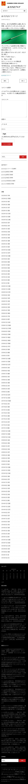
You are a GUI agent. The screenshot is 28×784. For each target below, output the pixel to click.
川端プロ (11, 776)
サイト (3, 129)
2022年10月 (4, 219)
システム (14, 767)
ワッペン (13, 772)
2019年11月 (4, 325)
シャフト (17, 767)
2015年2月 (4, 497)
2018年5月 (4, 379)
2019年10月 (4, 328)
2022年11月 (4, 216)
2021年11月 (4, 253)
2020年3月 (4, 313)
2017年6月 (4, 413)
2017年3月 (4, 422)
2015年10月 (4, 473)
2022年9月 (4, 222)
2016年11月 (4, 434)
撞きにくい (24, 777)
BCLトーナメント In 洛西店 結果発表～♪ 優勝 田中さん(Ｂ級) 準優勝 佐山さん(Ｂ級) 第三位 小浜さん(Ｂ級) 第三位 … (13, 707)
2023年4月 (4, 201)
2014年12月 (4, 503)
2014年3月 (4, 530)
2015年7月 (4, 482)
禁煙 (15, 779)
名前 (3, 119)
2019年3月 (4, 349)
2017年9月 (4, 404)
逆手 (25, 779)
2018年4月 (4, 382)
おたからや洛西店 (6, 183)
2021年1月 (4, 283)
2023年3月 (4, 204)
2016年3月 (4, 458)
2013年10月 (4, 545)
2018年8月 (4, 370)
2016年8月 (4, 443)
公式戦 (4, 774)
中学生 (17, 772)
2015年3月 (4, 494)
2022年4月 (4, 237)
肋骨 (18, 779)
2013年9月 (4, 549)
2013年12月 (4, 539)
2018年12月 (4, 358)
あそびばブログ (14, 7)
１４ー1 (8, 781)
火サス (8, 779)
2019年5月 (4, 343)
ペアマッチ (6, 769)
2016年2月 (4, 461)
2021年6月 (4, 268)
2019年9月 (4, 331)
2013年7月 (4, 555)
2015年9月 (4, 476)
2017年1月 (4, 428)
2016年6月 (4, 449)
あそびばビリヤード (6, 75)
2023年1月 (4, 210)
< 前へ (4, 80)
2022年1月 (4, 247)
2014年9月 (4, 512)
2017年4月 (4, 419)
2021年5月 (4, 271)
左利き (16, 777)
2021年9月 (4, 259)
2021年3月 (4, 277)
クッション (7, 767)
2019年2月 (4, 352)
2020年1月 (4, 319)
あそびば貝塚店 (5, 177)
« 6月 (2, 582)
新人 (2, 779)
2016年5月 (4, 452)
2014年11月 (4, 506)
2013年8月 (4, 552)
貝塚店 (22, 779)
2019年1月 (4, 355)
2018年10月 (4, 364)
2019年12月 (4, 322)
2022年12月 (4, 213)
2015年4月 (4, 491)
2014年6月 (4, 521)
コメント (4, 99)
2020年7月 (4, 301)
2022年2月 (4, 244)
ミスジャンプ (21, 769)
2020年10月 (4, 292)
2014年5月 (4, 524)
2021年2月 (4, 280)
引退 (18, 777)
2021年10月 (4, 256)
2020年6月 (4, 304)
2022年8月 (4, 225)
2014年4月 (4, 527)
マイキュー (14, 769)
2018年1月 (4, 391)
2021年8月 (4, 262)
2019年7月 (4, 337)
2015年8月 (4, 479)
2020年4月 (4, 310)
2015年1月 (4, 500)
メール (4, 124)
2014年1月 (4, 536)
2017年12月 (4, 395)
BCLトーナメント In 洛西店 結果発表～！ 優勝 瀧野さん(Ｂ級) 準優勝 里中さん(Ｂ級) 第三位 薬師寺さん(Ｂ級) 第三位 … (13, 699)
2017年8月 (4, 407)
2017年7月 (4, 410)
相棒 (10, 779)
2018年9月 (4, 367)
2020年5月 (4, 307)
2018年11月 (4, 361)
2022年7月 (4, 228)
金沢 (2, 781)
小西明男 (22, 701)
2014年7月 (4, 518)
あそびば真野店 (5, 174)
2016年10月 (4, 437)
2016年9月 (4, 440)
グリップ (10, 767)
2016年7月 (4, 446)
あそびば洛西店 (5, 171)
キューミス (3, 767)
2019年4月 (4, 346)
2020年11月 (4, 289)
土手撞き (3, 777)
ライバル (7, 772)
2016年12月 (4, 431)
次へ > (23, 80)
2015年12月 (4, 467)
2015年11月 (4, 470)
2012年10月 (4, 558)
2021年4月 (4, 274)
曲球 (4, 779)
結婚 (17, 779)
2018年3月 (4, 385)
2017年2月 (4, 425)
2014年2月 (4, 533)
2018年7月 (4, 373)
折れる (20, 777)
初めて (8, 774)
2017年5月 (4, 416)
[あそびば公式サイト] (3, 5)
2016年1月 (4, 464)
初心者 (10, 774)
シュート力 (21, 767)
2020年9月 (4, 295)
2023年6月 (4, 195)
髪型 (6, 781)
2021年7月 (4, 265)
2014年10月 (4, 509)
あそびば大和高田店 (6, 180)
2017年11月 (4, 398)
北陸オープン (18, 774)
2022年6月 (4, 231)
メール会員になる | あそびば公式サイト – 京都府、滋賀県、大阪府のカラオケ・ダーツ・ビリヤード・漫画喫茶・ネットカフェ (13, 650)
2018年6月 (4, 376)
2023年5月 (4, 198)
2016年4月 (4, 455)
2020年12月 (4, 286)
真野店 (13, 779)
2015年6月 (4, 485)
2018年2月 (4, 388)
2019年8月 (4, 334)
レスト (10, 772)
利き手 (13, 774)
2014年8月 (4, 515)
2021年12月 (4, 250)
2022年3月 (4, 240)
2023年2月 (4, 207)
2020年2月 (4, 316)
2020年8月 (4, 298)
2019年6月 (4, 340)
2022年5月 (4, 234)
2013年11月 (4, 542)
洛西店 (6, 779)
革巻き (4, 781)
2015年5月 (4, 488)
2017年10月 (4, 401)
